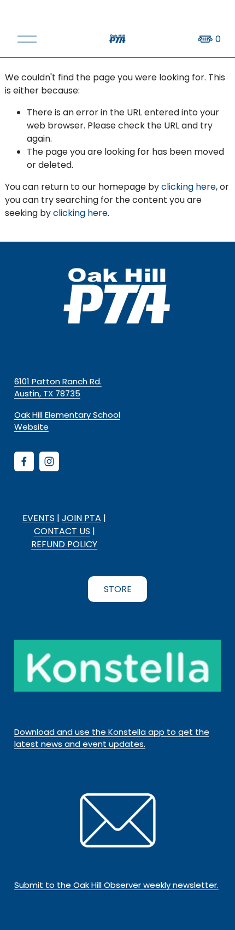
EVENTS (38, 518)
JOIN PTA (81, 518)
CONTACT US (62, 531)
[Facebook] (24, 461)
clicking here (188, 186)
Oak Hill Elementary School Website (67, 420)
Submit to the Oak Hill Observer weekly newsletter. (116, 885)
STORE (118, 589)
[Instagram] (49, 461)
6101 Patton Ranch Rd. (58, 381)
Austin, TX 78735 (47, 393)
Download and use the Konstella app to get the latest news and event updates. (111, 738)
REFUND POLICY (64, 544)
